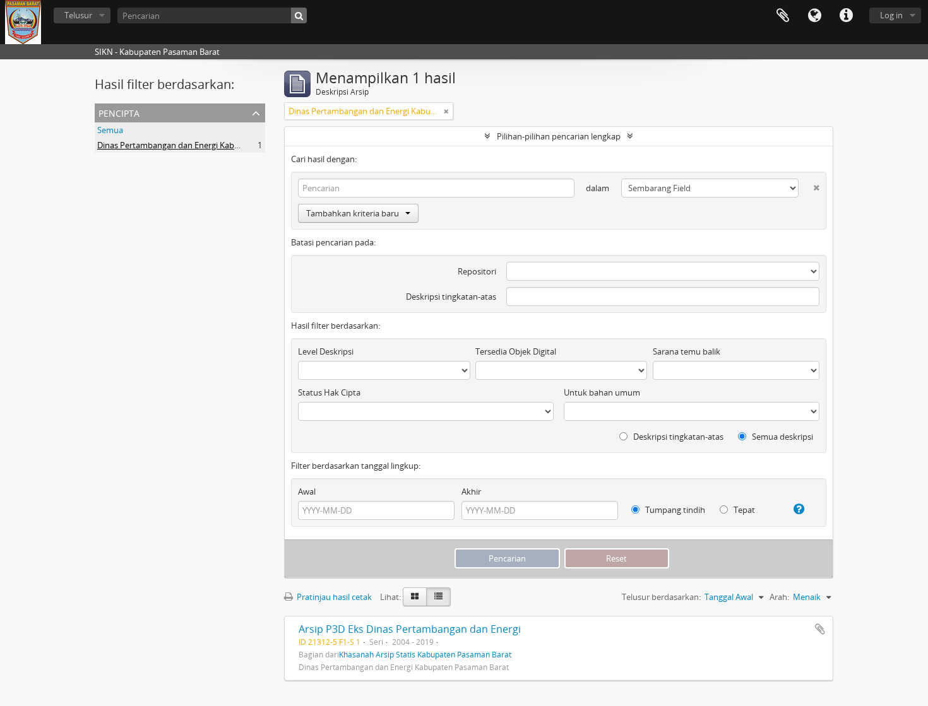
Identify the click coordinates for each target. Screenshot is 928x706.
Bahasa (814, 16)
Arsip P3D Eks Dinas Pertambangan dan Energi (410, 629)
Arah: (779, 597)
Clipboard (783, 16)
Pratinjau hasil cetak (333, 597)
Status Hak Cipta (329, 392)
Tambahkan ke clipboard (820, 629)
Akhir (471, 491)
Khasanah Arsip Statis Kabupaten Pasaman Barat (425, 654)
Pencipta (119, 112)
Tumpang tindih (674, 509)
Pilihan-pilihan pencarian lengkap (559, 136)
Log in (891, 15)
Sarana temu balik (686, 351)
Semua (110, 130)
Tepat (743, 509)
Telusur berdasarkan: (661, 597)
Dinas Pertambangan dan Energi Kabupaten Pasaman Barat (208, 145)
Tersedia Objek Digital (515, 351)
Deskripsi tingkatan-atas (451, 296)
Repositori (477, 271)
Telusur (78, 15)
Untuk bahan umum (602, 392)
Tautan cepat (846, 16)
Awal (307, 491)
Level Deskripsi (326, 351)
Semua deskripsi (781, 436)
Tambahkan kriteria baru (352, 213)
